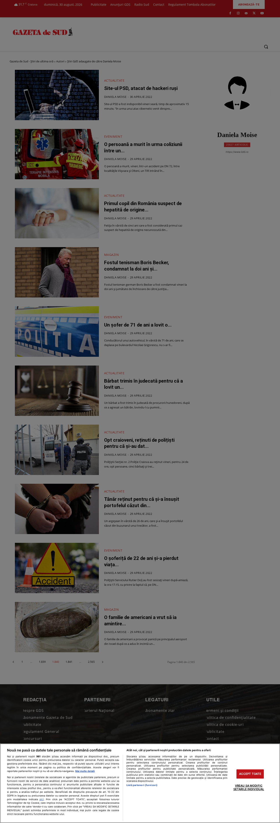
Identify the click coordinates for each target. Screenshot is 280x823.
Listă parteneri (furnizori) (142, 785)
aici (41, 799)
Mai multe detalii (85, 771)
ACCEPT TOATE (250, 774)
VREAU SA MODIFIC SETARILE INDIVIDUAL (248, 787)
